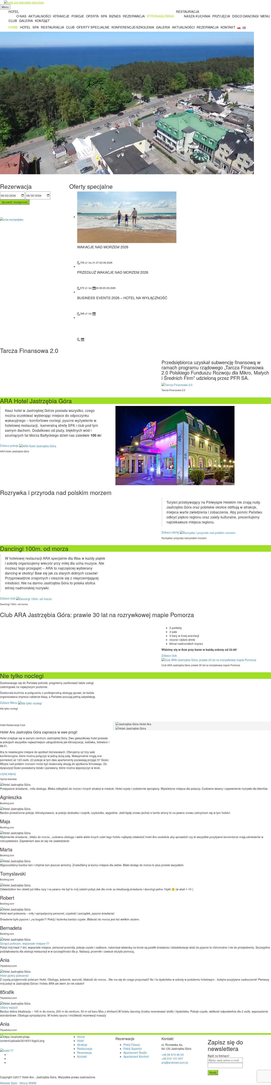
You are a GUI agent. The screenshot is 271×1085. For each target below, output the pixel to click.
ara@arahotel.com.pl (174, 1062)
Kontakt (42, 20)
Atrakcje (61, 16)
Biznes (115, 16)
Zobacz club (8, 598)
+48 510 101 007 (172, 1058)
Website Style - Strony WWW (18, 1083)
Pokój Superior (132, 1049)
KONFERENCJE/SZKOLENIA (132, 27)
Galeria (26, 20)
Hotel (14, 11)
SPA (104, 16)
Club (13, 20)
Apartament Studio (135, 1053)
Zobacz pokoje (9, 446)
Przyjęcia (221, 16)
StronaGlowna (160, 16)
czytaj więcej (8, 774)
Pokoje (77, 16)
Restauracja (52, 27)
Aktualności (183, 27)
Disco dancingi (245, 16)
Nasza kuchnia (197, 16)
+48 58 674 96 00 (172, 1054)
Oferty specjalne (93, 27)
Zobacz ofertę (170, 532)
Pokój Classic (131, 1045)
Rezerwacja (134, 16)
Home (13, 27)
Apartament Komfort (136, 1056)
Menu (265, 16)
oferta (92, 16)
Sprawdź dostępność (15, 202)
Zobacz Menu (9, 703)
